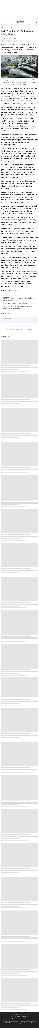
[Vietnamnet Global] (20, 23)
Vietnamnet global (9, 27)
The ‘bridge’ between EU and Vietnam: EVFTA (18, 303)
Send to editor (28, 1023)
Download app (10, 1023)
